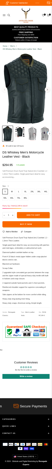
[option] (26, 88)
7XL (18, 198)
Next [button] (47, 89)
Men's (12, 46)
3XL (39, 191)
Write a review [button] (26, 376)
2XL (32, 191)
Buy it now (26, 224)
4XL (45, 191)
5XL (5, 198)
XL (25, 191)
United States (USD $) (25, 456)
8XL (25, 198)
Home (5, 46)
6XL (11, 198)
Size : (5, 186)
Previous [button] (4, 89)
